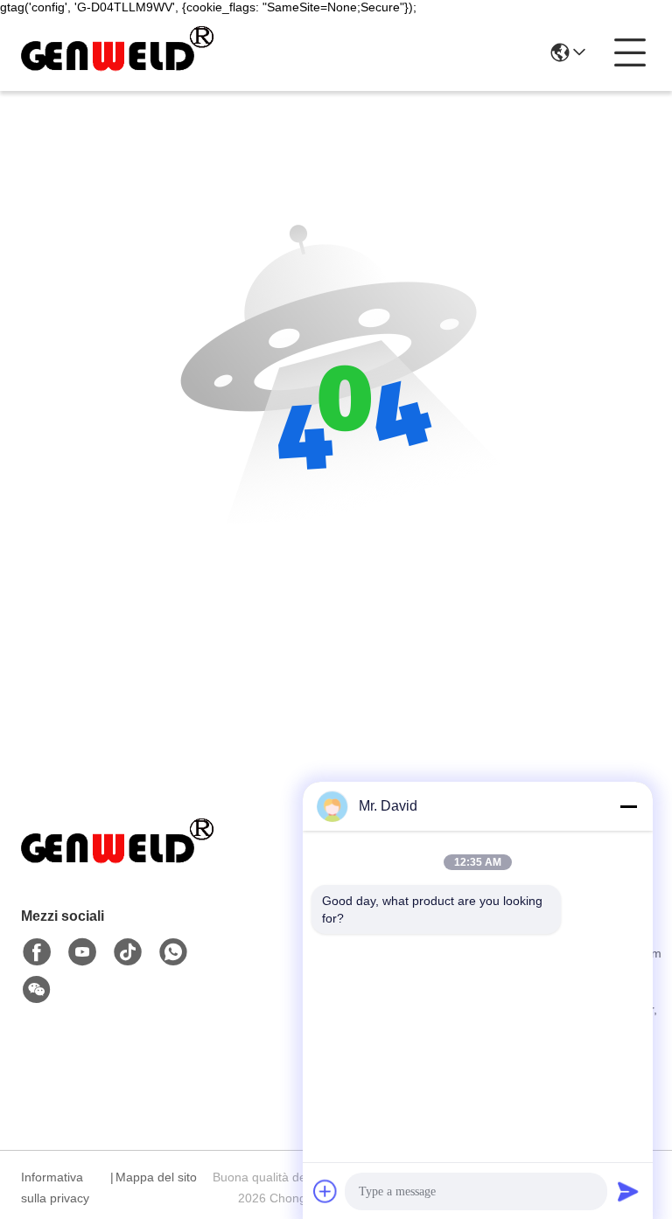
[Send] (628, 1191)
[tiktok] (128, 952)
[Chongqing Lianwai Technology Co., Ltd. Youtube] (82, 952)
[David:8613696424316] (173, 952)
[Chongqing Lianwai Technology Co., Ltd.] (117, 52)
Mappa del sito (156, 1177)
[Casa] (117, 864)
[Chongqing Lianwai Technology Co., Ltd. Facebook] (36, 952)
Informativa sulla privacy (55, 1187)
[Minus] (628, 806)
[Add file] (325, 1191)
